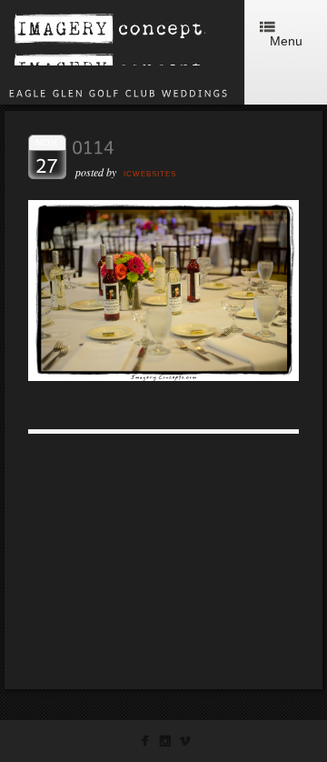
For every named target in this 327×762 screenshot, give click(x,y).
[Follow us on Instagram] (164, 744)
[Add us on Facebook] (144, 744)
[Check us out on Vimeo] (184, 744)
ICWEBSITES (150, 174)
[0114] (163, 376)
